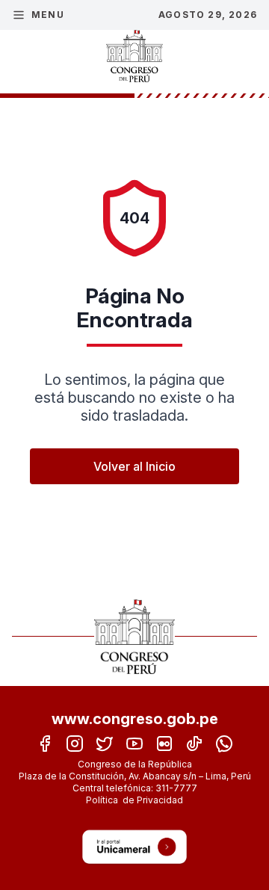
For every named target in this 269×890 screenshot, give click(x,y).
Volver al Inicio (134, 466)
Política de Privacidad (134, 800)
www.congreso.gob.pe (135, 719)
